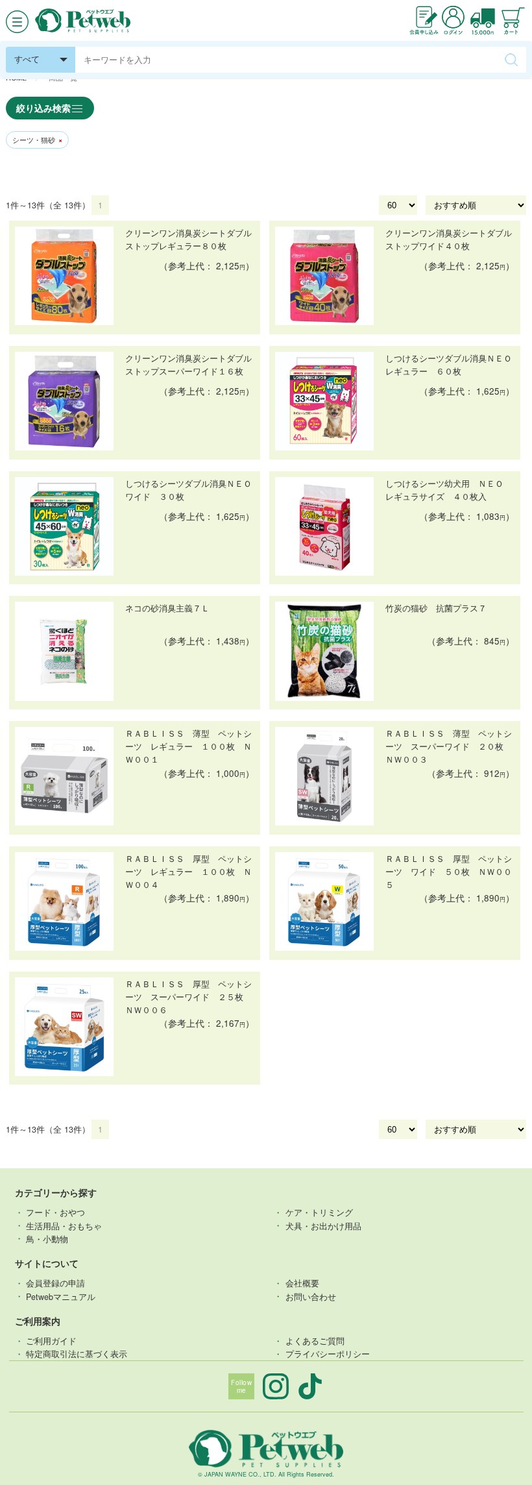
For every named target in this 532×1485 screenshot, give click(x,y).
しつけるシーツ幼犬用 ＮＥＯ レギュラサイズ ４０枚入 (448, 490)
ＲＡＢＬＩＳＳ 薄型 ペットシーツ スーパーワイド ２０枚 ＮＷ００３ (448, 746)
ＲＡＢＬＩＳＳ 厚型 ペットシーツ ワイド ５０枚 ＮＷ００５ (448, 871)
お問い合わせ (310, 1296)
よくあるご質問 (315, 1341)
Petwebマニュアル (60, 1296)
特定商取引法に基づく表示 (76, 1354)
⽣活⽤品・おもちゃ (64, 1225)
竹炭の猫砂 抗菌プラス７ (436, 608)
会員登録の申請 (55, 1283)
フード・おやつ (55, 1212)
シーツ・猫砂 (37, 140)
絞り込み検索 (43, 107)
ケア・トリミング (319, 1212)
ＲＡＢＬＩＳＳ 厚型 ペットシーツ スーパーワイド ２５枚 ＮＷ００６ (188, 997)
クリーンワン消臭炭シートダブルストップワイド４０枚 (448, 239)
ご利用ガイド (51, 1341)
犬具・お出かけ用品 (323, 1225)
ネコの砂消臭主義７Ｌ (167, 608)
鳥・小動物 (47, 1238)
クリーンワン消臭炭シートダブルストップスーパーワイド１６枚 (188, 364)
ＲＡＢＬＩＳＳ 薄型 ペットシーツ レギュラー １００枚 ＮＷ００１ (188, 746)
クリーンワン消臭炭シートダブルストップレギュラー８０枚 (188, 239)
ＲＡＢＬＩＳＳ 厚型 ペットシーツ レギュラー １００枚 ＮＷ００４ (188, 871)
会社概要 (302, 1283)
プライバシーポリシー (327, 1354)
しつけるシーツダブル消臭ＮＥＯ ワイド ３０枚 (189, 490)
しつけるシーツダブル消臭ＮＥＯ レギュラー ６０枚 (449, 364)
